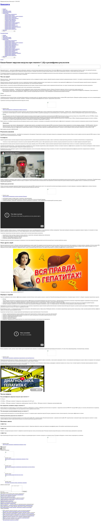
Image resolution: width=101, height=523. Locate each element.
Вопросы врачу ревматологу (10, 28)
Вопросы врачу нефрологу (10, 19)
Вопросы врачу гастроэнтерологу (12, 18)
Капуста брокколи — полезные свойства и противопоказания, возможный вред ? (16, 505)
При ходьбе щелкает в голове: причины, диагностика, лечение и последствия (15, 507)
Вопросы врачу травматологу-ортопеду (13, 26)
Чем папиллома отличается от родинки (10, 519)
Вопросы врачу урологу (10, 15)
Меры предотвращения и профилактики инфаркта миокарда (15, 109)
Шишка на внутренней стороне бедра (7, 503)
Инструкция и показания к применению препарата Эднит (14, 444)
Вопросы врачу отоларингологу (11, 25)
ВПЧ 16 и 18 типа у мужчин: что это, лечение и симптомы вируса (16, 517)
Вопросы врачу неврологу (10, 20)
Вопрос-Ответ (5, 13)
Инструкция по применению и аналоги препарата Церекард (15, 196)
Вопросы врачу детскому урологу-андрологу (14, 16)
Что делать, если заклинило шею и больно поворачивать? (11, 494)
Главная (4, 8)
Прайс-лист (5, 9)
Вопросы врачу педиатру (10, 21)
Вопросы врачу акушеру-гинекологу (12, 22)
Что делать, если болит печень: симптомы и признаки (16, 482)
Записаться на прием (7, 11)
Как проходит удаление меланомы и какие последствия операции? (16, 511)
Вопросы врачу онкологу (10, 24)
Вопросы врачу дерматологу (10, 17)
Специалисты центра (7, 12)
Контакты (5, 30)
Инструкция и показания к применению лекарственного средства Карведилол (18, 357)
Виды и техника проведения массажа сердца (14, 474)
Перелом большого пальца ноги (6, 501)
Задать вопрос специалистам (11, 14)
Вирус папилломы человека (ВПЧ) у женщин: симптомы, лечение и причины (18, 513)
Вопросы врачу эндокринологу (11, 23)
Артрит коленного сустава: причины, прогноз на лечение (11, 498)
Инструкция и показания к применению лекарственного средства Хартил (20, 466)
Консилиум (5, 4)
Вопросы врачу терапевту (10, 27)
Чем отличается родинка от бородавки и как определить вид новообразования (18, 515)
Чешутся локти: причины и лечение (7, 496)
